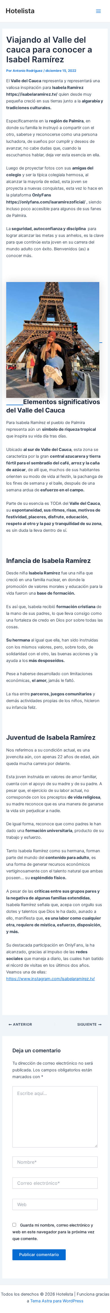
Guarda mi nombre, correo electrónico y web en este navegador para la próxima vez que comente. (53, 1232)
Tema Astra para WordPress (56, 1300)
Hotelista (20, 11)
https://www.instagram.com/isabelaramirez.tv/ (50, 978)
